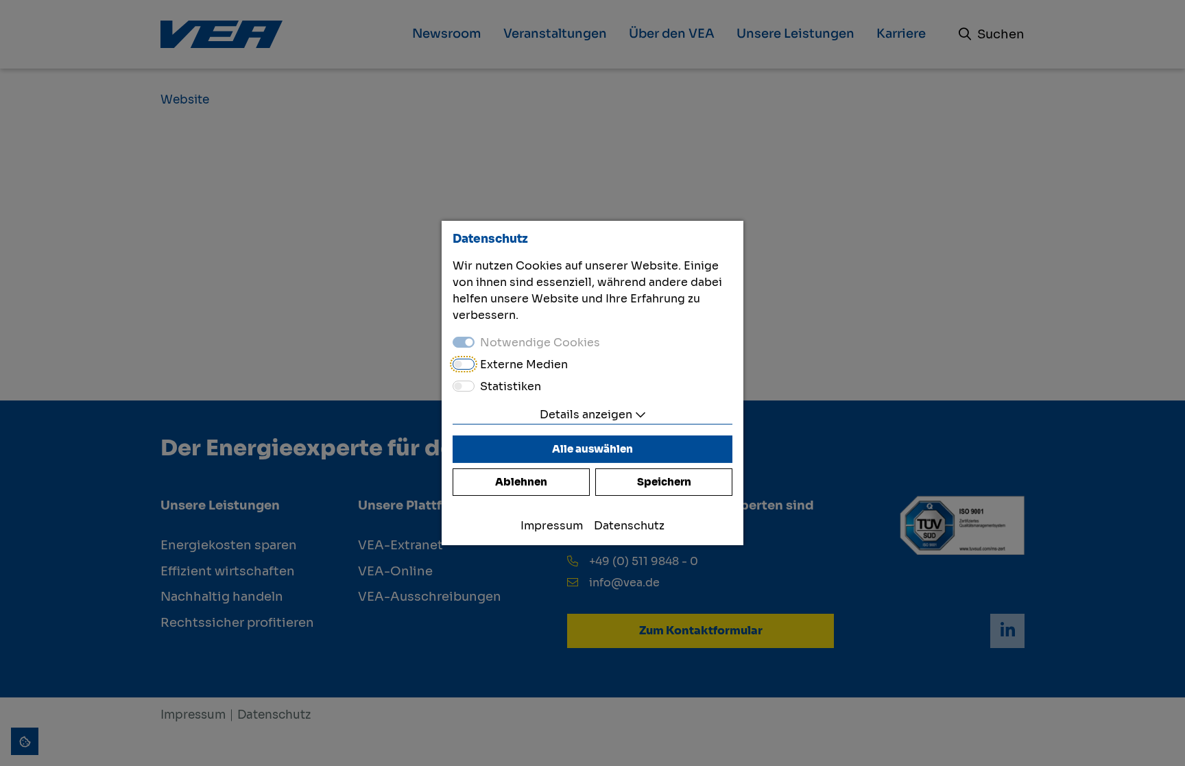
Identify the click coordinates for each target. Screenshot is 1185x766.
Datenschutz (629, 525)
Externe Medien (524, 364)
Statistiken (510, 386)
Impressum (551, 525)
